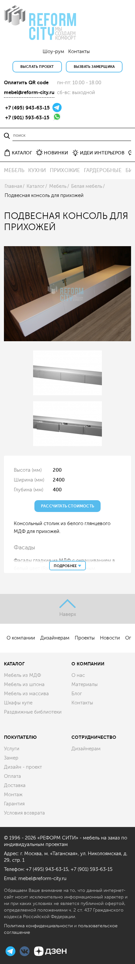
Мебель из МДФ (22, 675)
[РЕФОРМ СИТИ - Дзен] (50, 950)
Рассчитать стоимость (67, 506)
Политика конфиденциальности (38, 925)
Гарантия (14, 804)
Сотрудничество (93, 737)
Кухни (37, 170)
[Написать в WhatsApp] (57, 116)
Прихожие (65, 170)
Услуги (11, 749)
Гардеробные (103, 170)
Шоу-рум (53, 51)
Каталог (36, 186)
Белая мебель (86, 186)
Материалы (84, 684)
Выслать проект (37, 67)
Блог (76, 694)
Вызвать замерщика (94, 67)
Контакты (79, 51)
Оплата (12, 776)
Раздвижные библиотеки (33, 712)
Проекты (85, 638)
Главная (13, 186)
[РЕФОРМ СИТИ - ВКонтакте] (25, 950)
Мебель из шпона (24, 684)
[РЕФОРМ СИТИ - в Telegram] (11, 950)
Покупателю (20, 737)
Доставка (15, 785)
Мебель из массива (26, 694)
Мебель (14, 170)
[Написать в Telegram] (57, 107)
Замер (11, 758)
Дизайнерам (54, 638)
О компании (21, 638)
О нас (78, 675)
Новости (110, 638)
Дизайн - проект (23, 767)
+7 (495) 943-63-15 (27, 108)
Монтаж (13, 794)
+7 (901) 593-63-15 (27, 118)
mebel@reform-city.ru (29, 92)
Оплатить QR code (26, 83)
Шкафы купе (18, 703)
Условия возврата (24, 813)
